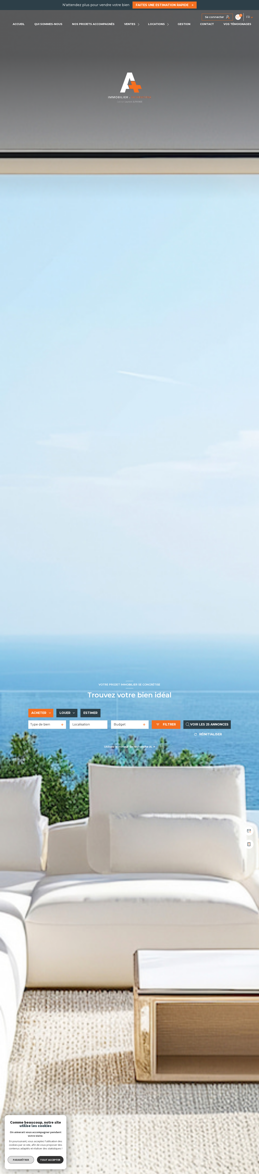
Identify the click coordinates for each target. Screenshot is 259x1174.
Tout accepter (50, 1159)
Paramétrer (21, 1159)
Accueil (19, 24)
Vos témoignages (237, 24)
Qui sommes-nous (48, 24)
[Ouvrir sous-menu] (139, 24)
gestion (184, 24)
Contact (207, 24)
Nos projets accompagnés (93, 24)
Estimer (90, 713)
